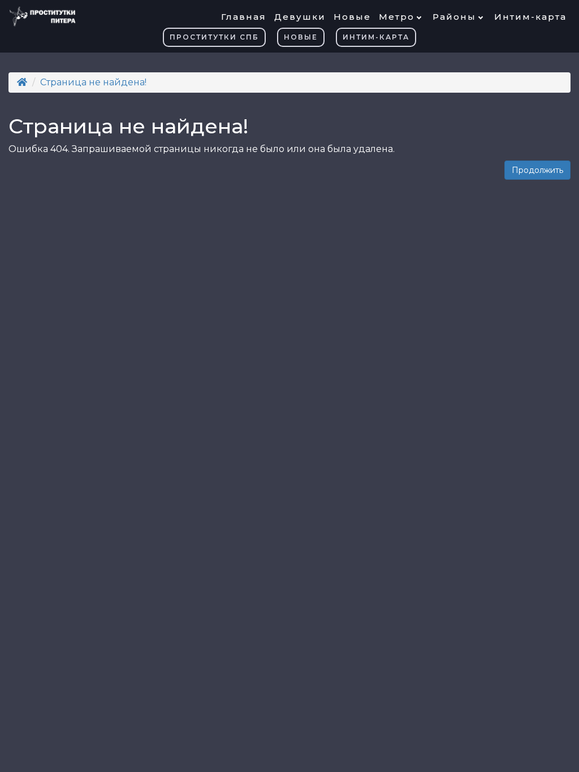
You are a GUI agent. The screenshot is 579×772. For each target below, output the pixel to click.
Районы (454, 16)
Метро (396, 16)
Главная (243, 16)
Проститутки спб (214, 37)
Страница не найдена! (93, 82)
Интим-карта (530, 16)
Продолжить (537, 170)
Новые (352, 16)
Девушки (300, 16)
